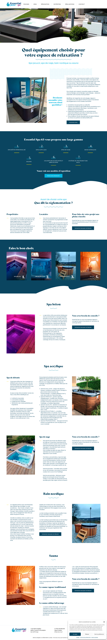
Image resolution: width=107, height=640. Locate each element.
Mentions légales (94, 637)
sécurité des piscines (16, 223)
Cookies (77, 637)
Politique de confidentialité (85, 637)
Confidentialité (44, 637)
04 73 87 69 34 (34, 632)
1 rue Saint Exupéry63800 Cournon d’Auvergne (38, 629)
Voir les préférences (99, 634)
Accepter (75, 634)
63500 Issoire (58, 630)
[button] (104, 622)
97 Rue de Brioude (59, 628)
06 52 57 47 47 (58, 632)
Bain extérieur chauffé (22, 511)
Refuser (87, 634)
